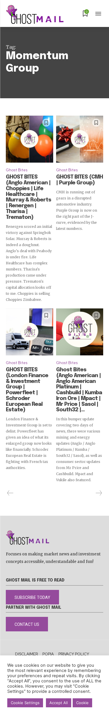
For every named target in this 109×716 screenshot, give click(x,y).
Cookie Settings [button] (25, 702)
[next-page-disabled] (98, 493)
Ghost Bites (16, 170)
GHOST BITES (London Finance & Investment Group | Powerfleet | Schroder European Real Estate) (27, 390)
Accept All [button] (58, 702)
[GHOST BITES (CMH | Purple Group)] (79, 139)
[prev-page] (10, 493)
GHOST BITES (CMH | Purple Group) (79, 180)
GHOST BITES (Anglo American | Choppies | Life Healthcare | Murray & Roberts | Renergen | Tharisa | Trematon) (28, 197)
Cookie (82, 702)
